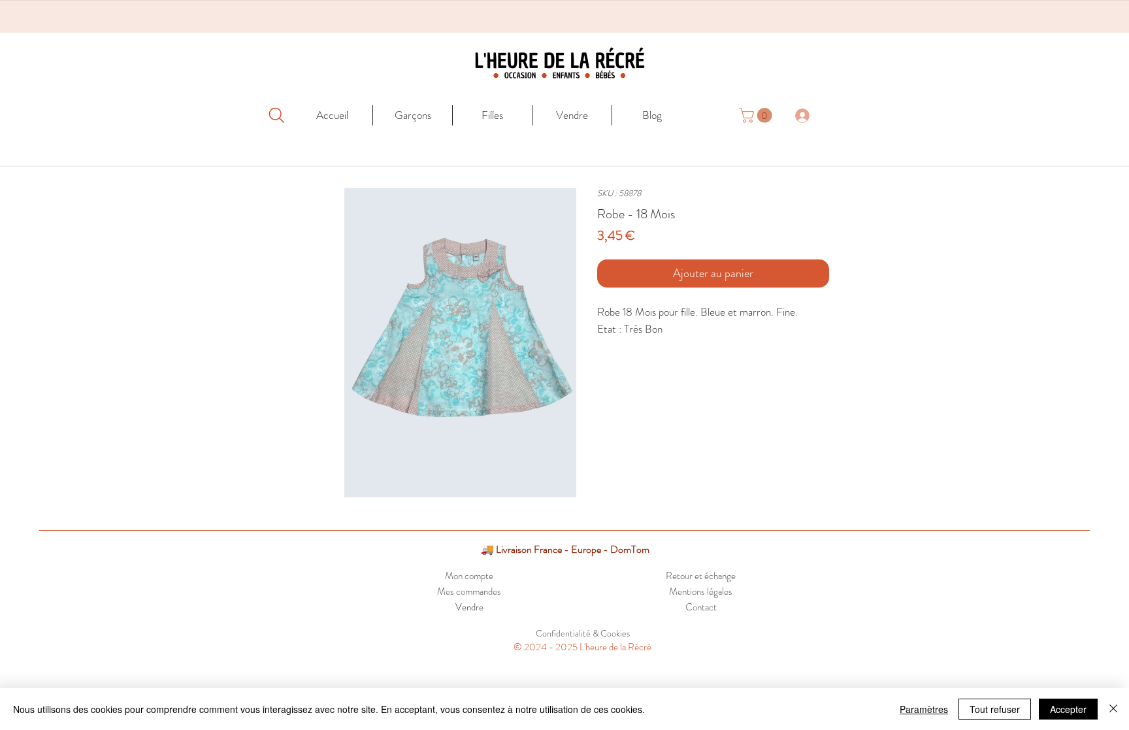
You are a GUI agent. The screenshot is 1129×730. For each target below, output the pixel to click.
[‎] (809, 115)
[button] (757, 115)
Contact (701, 607)
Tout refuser (995, 709)
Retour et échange (701, 576)
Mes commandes (469, 591)
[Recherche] (276, 115)
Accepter (1068, 709)
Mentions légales (700, 591)
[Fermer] (1113, 709)
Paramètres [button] (924, 709)
